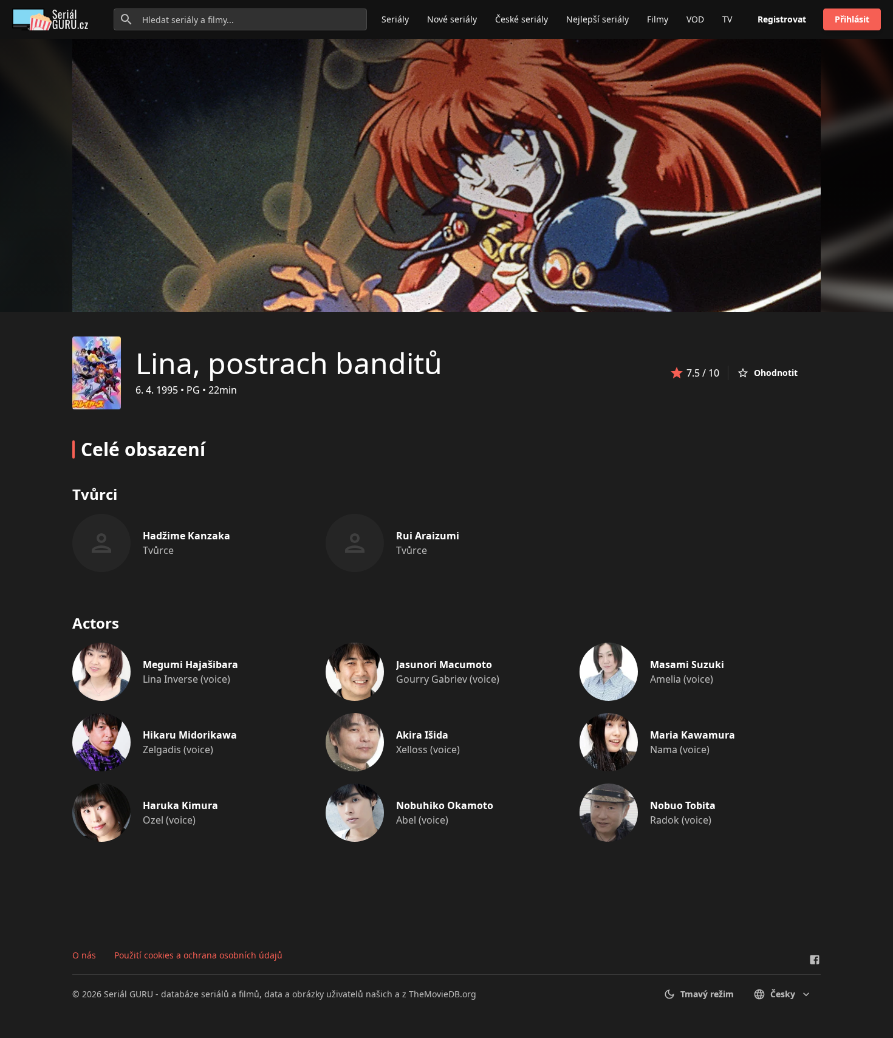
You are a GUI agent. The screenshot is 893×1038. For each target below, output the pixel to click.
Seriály (395, 19)
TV (727, 19)
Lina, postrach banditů (288, 363)
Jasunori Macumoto (444, 664)
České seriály (521, 19)
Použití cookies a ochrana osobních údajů (198, 955)
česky (782, 994)
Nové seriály (452, 19)
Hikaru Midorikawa (190, 735)
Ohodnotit (776, 372)
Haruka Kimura (180, 805)
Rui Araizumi (427, 535)
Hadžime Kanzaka (186, 535)
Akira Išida (422, 735)
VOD (695, 19)
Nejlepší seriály (597, 19)
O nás (84, 955)
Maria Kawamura (692, 735)
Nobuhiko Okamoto (444, 805)
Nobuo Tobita (683, 805)
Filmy (657, 19)
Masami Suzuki (687, 664)
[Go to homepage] (52, 19)
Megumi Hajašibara (190, 664)
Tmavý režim (707, 994)
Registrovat (782, 19)
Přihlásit (852, 19)
